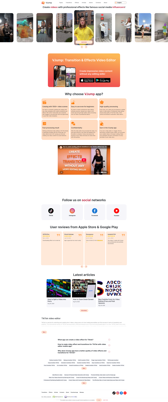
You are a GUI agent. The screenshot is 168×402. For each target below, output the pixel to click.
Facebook (95, 215)
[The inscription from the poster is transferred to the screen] (60, 76)
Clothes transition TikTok (55, 360)
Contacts (98, 2)
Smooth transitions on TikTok (76, 365)
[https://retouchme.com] (58, 397)
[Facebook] (121, 393)
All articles (84, 310)
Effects (77, 2)
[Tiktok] (114, 393)
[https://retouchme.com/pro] (71, 397)
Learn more (25, 39)
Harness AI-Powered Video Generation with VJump (76, 375)
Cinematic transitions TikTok (68, 362)
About (105, 2)
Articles (84, 2)
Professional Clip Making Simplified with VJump (55, 380)
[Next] (86, 47)
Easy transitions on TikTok (98, 362)
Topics (61, 2)
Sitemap (82, 392)
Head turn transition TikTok (113, 362)
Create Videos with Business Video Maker (109, 377)
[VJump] (46, 2)
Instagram (72, 215)
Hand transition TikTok (104, 365)
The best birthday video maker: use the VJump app (103, 375)
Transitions (69, 2)
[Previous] (82, 47)
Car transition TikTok (62, 365)
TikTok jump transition (113, 360)
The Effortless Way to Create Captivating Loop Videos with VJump (108, 380)
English (119, 2)
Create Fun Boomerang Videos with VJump (86, 377)
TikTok (51, 215)
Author (91, 2)
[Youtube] (125, 393)
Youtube (116, 215)
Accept (98, 400)
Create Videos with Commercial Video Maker (79, 380)
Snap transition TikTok (53, 362)
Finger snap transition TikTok (98, 360)
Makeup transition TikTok (70, 360)
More (44, 332)
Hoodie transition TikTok (91, 365)
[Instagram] (117, 393)
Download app (74, 392)
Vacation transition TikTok (83, 362)
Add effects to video (57, 375)
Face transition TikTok (49, 365)
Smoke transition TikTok (118, 365)
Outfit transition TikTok (83, 360)
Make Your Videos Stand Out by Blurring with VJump (61, 377)
